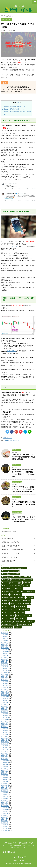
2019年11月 (5, 785)
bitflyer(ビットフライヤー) (12, 577)
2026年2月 (4, 644)
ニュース (8, 612)
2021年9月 (4, 744)
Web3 (27, 600)
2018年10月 (5, 809)
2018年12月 (5, 806)
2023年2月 (4, 712)
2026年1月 (4, 646)
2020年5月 (4, 774)
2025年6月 (4, 659)
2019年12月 (5, 783)
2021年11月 (5, 740)
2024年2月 (4, 689)
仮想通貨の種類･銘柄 (9, 546)
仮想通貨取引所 (7, 561)
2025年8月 (4, 655)
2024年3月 (4, 687)
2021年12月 (5, 738)
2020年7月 (4, 770)
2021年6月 (4, 749)
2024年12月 (5, 670)
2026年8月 (4, 633)
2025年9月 (4, 653)
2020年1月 (4, 781)
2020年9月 (4, 766)
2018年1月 (4, 826)
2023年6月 (4, 704)
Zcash (28, 603)
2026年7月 (4, 634)
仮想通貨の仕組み (8, 542)
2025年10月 (5, 651)
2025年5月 (4, 661)
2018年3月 (4, 823)
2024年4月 (4, 685)
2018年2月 (4, 824)
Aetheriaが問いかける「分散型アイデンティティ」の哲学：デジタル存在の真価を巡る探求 (23, 489)
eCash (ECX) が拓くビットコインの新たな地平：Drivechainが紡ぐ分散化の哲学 (23, 519)
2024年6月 (4, 681)
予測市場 (18, 621)
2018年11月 (5, 808)
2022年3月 (4, 732)
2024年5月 (4, 683)
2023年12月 (5, 693)
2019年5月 (4, 796)
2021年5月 (4, 751)
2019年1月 (4, 804)
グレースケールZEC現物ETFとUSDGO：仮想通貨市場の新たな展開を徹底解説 (23, 457)
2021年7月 (4, 747)
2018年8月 (4, 813)
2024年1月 (4, 691)
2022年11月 (5, 717)
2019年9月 (4, 789)
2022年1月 (4, 736)
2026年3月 (4, 642)
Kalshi (19, 588)
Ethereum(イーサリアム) (9, 440)
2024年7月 (4, 680)
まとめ (5, 114)
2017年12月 (5, 828)
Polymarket (16, 594)
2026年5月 (4, 638)
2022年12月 (5, 715)
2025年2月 (4, 666)
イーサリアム (9, 606)
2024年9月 (4, 676)
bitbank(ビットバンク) (11, 571)
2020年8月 (4, 768)
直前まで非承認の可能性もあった (13, 109)
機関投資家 (8, 627)
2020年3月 (4, 777)
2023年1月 (4, 713)
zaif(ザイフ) (16, 603)
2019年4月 (4, 798)
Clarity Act (17, 580)
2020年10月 (5, 764)
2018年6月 (4, 817)
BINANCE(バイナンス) (18, 568)
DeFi (27, 583)
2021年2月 (4, 757)
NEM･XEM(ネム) (28, 591)
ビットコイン (9, 615)
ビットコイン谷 (18, 857)
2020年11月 (5, 762)
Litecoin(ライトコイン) (11, 591)
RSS (24, 847)
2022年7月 (4, 725)
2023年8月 (4, 700)
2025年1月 (4, 668)
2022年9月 (4, 721)
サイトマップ (26, 845)
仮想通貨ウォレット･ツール (11, 549)
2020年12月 (5, 760)
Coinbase (28, 580)
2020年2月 (4, 779)
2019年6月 (4, 794)
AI (5, 568)
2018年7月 (4, 815)
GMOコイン (8, 588)
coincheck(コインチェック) (13, 583)
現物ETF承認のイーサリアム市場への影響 (16, 111)
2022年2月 (4, 734)
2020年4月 (4, 776)
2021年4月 (4, 753)
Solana (7, 600)
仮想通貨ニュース (7, 438)
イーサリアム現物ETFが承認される (14, 106)
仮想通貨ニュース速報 (18, 860)
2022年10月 (5, 719)
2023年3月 (4, 710)
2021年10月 (5, 742)
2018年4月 (4, 821)
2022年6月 (4, 727)
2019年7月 (4, 792)
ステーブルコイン (10, 609)
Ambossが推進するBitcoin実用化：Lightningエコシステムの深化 (23, 504)
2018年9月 (4, 811)
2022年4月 (4, 730)
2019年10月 (5, 787)
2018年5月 (4, 819)
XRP (6, 603)
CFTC (27, 577)
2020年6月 (4, 772)
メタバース (21, 618)
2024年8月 (4, 678)
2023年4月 (4, 708)
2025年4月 (4, 663)
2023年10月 (5, 697)
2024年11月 (5, 672)
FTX (26, 585)
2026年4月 (4, 640)
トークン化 (24, 609)
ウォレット (21, 606)
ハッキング (19, 612)
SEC (30, 597)
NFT (6, 594)
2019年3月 (4, 800)
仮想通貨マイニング (8, 557)
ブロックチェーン (24, 615)
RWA (22, 597)
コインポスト (11, 351)
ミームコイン (9, 618)
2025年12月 (5, 648)
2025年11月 (5, 650)
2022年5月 (4, 729)
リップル (7, 621)
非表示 (18, 102)
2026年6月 (4, 636)
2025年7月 (4, 657)
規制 (17, 440)
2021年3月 (4, 755)
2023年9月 (4, 698)
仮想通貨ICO (6, 538)
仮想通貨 (29, 621)
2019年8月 (4, 791)
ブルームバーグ (12, 246)
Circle (6, 580)
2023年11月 (5, 695)
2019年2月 (4, 802)
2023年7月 (4, 702)
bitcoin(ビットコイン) (11, 574)
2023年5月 (4, 706)
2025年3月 (4, 665)
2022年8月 (4, 723)
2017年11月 (5, 830)
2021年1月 (4, 759)
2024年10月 (5, 674)
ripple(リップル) (10, 597)
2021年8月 (4, 745)
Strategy (17, 600)
